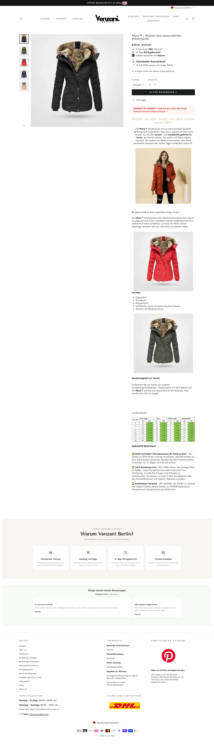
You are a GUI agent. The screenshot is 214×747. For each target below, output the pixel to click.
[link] (107, 605)
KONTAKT (133, 16)
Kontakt (22, 646)
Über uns (23, 650)
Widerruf (153, 21)
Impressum (23, 654)
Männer (61, 18)
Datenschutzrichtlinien (28, 665)
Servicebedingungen (28, 673)
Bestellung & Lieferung (29, 661)
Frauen (45, 18)
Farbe (136, 80)
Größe (153, 80)
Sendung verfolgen (156, 16)
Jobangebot (24, 681)
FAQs (176, 16)
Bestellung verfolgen (28, 658)
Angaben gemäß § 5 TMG (30, 677)
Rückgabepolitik (26, 669)
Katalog (78, 18)
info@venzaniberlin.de (38, 714)
